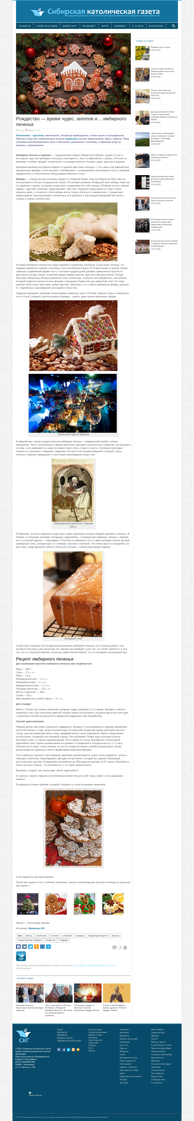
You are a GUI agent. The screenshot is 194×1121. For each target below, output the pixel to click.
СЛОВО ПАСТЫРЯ (46, 26)
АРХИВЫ (119, 26)
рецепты (115, 936)
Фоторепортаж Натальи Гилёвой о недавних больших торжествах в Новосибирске (164, 243)
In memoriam (156, 1083)
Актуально (124, 1029)
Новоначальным (158, 1051)
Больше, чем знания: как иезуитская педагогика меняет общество (163, 92)
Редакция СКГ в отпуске (160, 47)
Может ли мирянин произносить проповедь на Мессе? (164, 156)
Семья (122, 1054)
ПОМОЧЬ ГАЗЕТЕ (65, 1038)
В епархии (92, 1037)
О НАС (60, 1030)
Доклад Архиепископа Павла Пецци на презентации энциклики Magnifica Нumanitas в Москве (164, 116)
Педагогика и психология (130, 1076)
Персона (123, 1048)
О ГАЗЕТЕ (138, 26)
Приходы (155, 1036)
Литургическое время (97, 1032)
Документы (124, 1036)
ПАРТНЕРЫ (62, 1035)
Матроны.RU (36, 928)
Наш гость (124, 1045)
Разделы (92, 1045)
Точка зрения (125, 1064)
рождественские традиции (29, 940)
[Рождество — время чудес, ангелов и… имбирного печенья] (73, 73)
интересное (41, 936)
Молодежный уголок (128, 1058)
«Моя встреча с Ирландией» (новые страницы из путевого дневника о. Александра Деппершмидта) (163, 137)
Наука (122, 1073)
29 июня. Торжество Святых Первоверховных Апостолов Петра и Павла (162, 71)
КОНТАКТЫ (156, 26)
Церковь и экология (128, 1067)
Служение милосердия (161, 1064)
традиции (71, 138)
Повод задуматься (128, 1061)
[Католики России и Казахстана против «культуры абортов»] (30, 994)
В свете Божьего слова (161, 1045)
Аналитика (124, 1032)
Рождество (23, 135)
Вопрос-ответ (157, 1076)
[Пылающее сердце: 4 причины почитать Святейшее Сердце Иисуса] (88, 994)
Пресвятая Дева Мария (161, 1048)
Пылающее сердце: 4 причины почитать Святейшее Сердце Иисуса (86, 1008)
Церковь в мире (95, 1035)
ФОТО (105, 26)
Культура (124, 1083)
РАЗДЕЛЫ (88, 26)
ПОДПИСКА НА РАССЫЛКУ (69, 1041)
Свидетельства (157, 1032)
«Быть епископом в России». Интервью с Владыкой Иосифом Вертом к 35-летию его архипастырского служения (58, 1010)
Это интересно (157, 1073)
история (55, 936)
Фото (90, 1048)
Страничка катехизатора (161, 1054)
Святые (154, 1039)
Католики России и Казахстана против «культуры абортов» (29, 1008)
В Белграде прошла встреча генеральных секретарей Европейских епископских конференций (162, 223)
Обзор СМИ (93, 1043)
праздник (38, 135)
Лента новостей (95, 1040)
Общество (124, 1051)
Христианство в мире (129, 1070)
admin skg (21, 130)
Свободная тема (158, 1080)
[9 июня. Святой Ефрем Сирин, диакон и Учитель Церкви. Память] (117, 994)
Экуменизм (156, 1067)
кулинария (67, 936)
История (123, 1080)
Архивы (91, 1051)
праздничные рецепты (98, 936)
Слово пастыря (95, 1029)
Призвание (155, 1061)
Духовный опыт (157, 1058)
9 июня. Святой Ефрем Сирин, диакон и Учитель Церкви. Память (114, 1008)
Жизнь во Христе (158, 1042)
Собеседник (125, 1042)
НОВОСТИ (68, 26)
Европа (29, 936)
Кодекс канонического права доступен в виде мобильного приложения (162, 179)
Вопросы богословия (129, 1039)
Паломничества (158, 1070)
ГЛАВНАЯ (25, 26)
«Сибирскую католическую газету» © (95, 965)
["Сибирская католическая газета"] (97, 12)
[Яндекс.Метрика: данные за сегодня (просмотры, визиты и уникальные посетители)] (35, 1094)
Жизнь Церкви (157, 1029)
